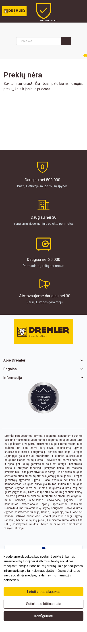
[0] (80, 53)
